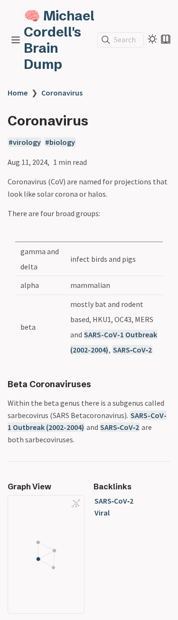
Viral (102, 512)
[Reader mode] (165, 39)
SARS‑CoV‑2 (132, 349)
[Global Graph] (76, 503)
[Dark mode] (152, 39)
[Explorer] (16, 40)
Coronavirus (62, 92)
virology (27, 142)
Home (18, 92)
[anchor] (100, 384)
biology (62, 142)
